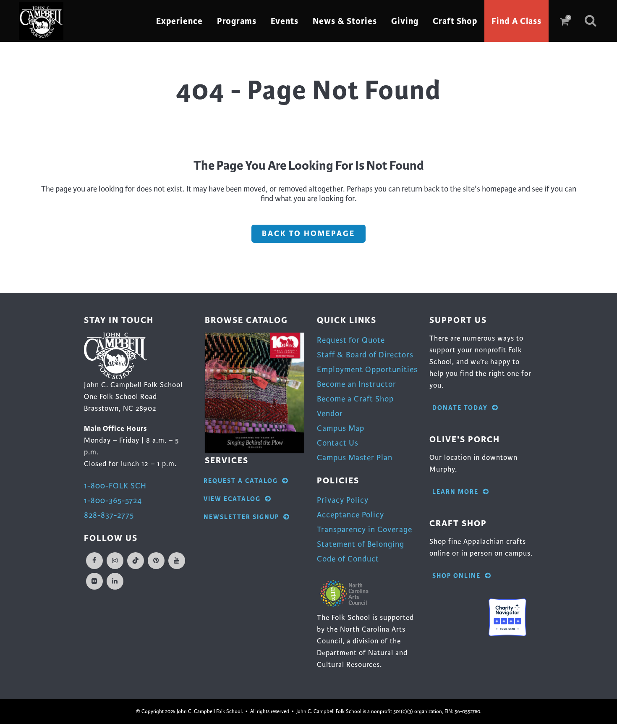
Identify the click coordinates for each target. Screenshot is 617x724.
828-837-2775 (109, 515)
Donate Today (460, 408)
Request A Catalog (241, 481)
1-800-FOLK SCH (115, 486)
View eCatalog (232, 499)
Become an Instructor (356, 384)
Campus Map (340, 428)
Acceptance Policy (350, 514)
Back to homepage (308, 233)
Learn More (455, 492)
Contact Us (337, 443)
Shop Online (456, 576)
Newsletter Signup (241, 517)
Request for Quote (351, 340)
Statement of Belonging (360, 544)
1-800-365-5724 (113, 500)
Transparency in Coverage (364, 529)
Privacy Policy (343, 500)
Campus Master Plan (354, 457)
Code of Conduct (348, 559)
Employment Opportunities (367, 369)
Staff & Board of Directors (365, 354)
